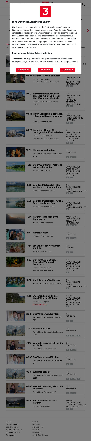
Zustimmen (23, 70)
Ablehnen (45, 70)
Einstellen (67, 70)
